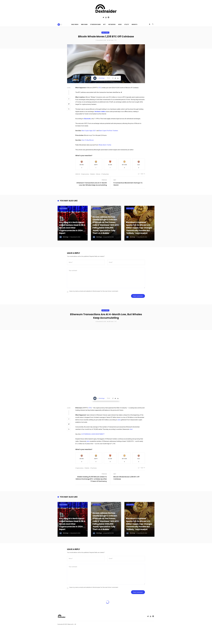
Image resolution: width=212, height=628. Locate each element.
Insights (134, 24)
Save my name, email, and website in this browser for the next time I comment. (93, 291)
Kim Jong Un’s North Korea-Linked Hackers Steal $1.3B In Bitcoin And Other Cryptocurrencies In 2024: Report (72, 227)
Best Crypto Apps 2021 (89, 130)
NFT (104, 24)
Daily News (74, 24)
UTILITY (126, 24)
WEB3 (120, 24)
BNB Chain (84, 24)
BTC (100, 87)
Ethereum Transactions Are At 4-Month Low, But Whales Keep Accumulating (92, 184)
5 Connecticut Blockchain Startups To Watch (127, 184)
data (119, 381)
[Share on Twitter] (69, 104)
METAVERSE (112, 24)
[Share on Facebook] (69, 99)
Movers (98, 174)
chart (131, 390)
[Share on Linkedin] (69, 109)
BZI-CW (78, 174)
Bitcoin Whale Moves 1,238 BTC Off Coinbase (126, 439)
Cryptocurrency (85, 174)
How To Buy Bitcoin (88, 140)
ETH (90, 369)
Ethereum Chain (95, 24)
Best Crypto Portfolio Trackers (108, 130)
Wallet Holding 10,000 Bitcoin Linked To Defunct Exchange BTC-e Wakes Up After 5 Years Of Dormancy (91, 440)
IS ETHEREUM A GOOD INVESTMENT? (92, 395)
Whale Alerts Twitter (105, 145)
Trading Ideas (105, 174)
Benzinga (102, 78)
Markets (93, 174)
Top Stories (94, 429)
